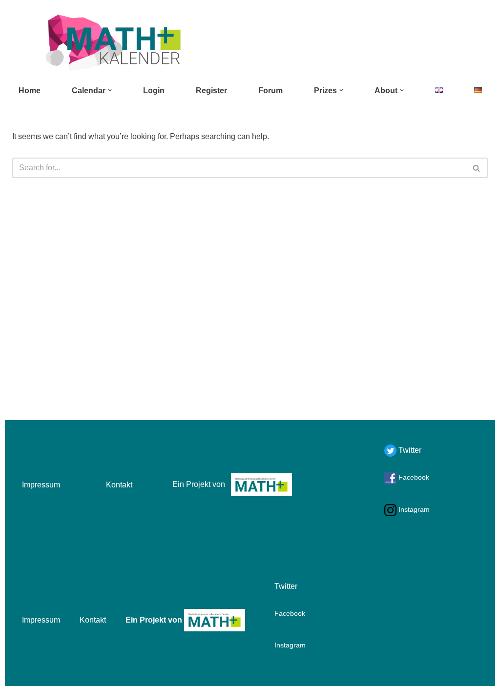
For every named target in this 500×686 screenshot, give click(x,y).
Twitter (408, 450)
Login (154, 90)
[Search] (477, 168)
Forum (270, 90)
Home (30, 90)
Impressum (41, 485)
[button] (110, 90)
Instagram (413, 509)
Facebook (412, 477)
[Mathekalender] (112, 42)
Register (211, 90)
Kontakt (119, 485)
